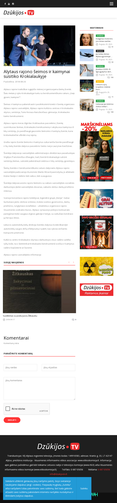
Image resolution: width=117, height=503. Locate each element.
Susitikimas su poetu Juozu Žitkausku (20, 315)
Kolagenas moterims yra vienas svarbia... (104, 40)
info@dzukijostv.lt (58, 474)
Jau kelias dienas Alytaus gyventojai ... (104, 55)
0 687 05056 (104, 469)
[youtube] (9, 4)
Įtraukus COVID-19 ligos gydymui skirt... (104, 70)
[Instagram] (13, 4)
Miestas (100, 51)
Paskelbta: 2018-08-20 (15, 82)
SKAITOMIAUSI (96, 28)
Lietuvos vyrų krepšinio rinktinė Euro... (103, 86)
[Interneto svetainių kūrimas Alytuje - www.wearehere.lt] (93, 494)
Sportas (100, 81)
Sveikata (100, 35)
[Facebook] (5, 4)
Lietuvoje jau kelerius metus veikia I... (104, 105)
